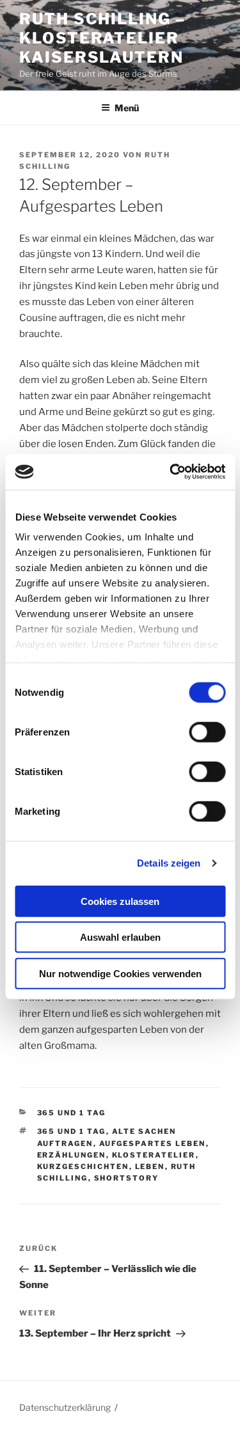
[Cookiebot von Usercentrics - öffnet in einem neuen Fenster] (170, 472)
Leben (150, 1166)
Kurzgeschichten (83, 1166)
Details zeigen (168, 863)
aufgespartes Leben (152, 1143)
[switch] (207, 731)
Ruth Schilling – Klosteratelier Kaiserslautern (102, 38)
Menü (127, 107)
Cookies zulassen (120, 900)
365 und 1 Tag (71, 1112)
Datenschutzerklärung (65, 1407)
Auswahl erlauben (120, 937)
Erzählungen (71, 1155)
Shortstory (126, 1178)
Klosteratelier (154, 1155)
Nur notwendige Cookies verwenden (120, 973)
